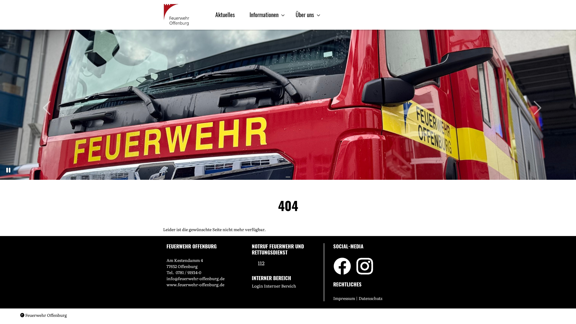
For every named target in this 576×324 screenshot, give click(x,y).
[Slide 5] (289, 177)
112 (261, 263)
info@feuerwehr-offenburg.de (195, 278)
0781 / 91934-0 (188, 272)
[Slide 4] (288, 177)
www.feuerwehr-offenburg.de (195, 284)
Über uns (305, 14)
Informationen (265, 14)
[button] (8, 170)
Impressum (344, 298)
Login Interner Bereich (274, 286)
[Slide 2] (287, 177)
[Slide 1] (286, 177)
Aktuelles (225, 14)
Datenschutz (371, 298)
